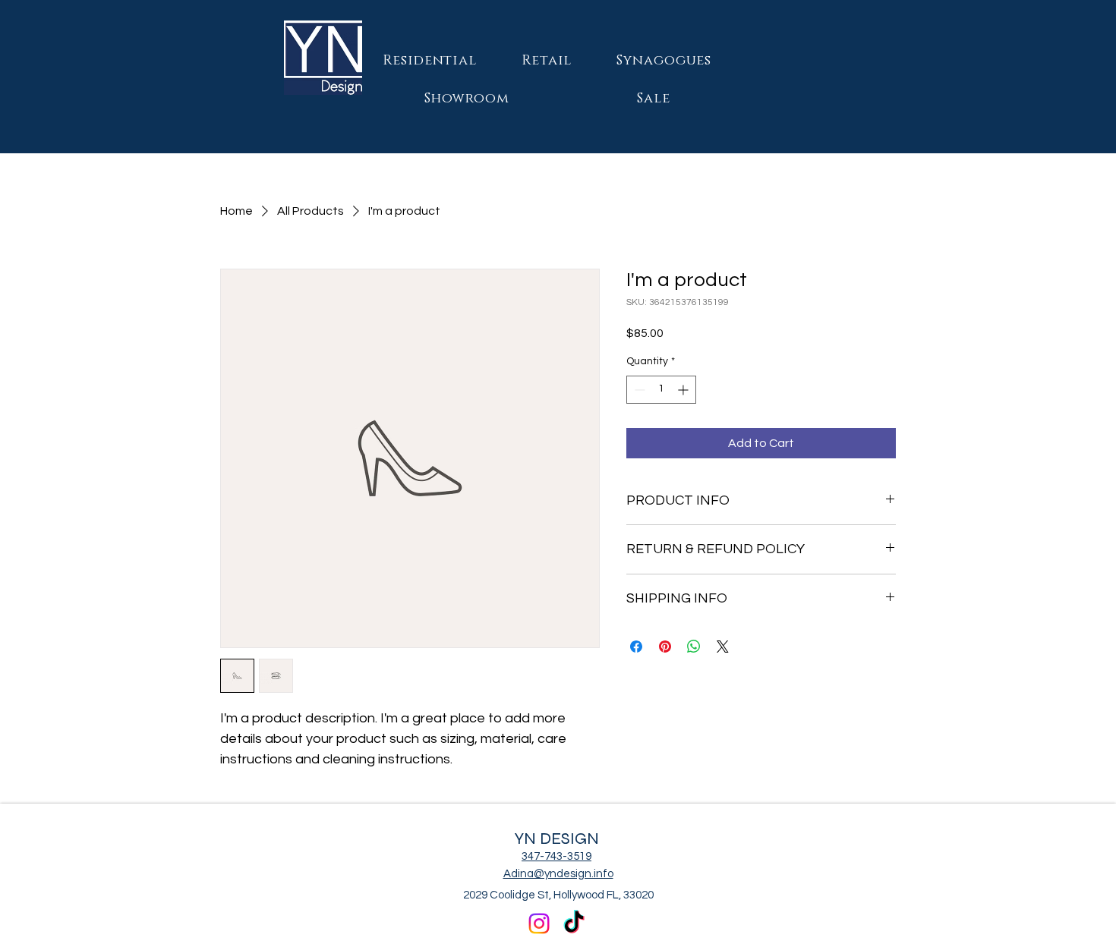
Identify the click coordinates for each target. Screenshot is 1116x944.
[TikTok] (574, 923)
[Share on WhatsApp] (694, 646)
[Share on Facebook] (636, 646)
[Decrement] (638, 389)
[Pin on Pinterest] (665, 646)
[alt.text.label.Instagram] (539, 923)
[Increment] (684, 389)
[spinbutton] (661, 389)
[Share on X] (723, 646)
